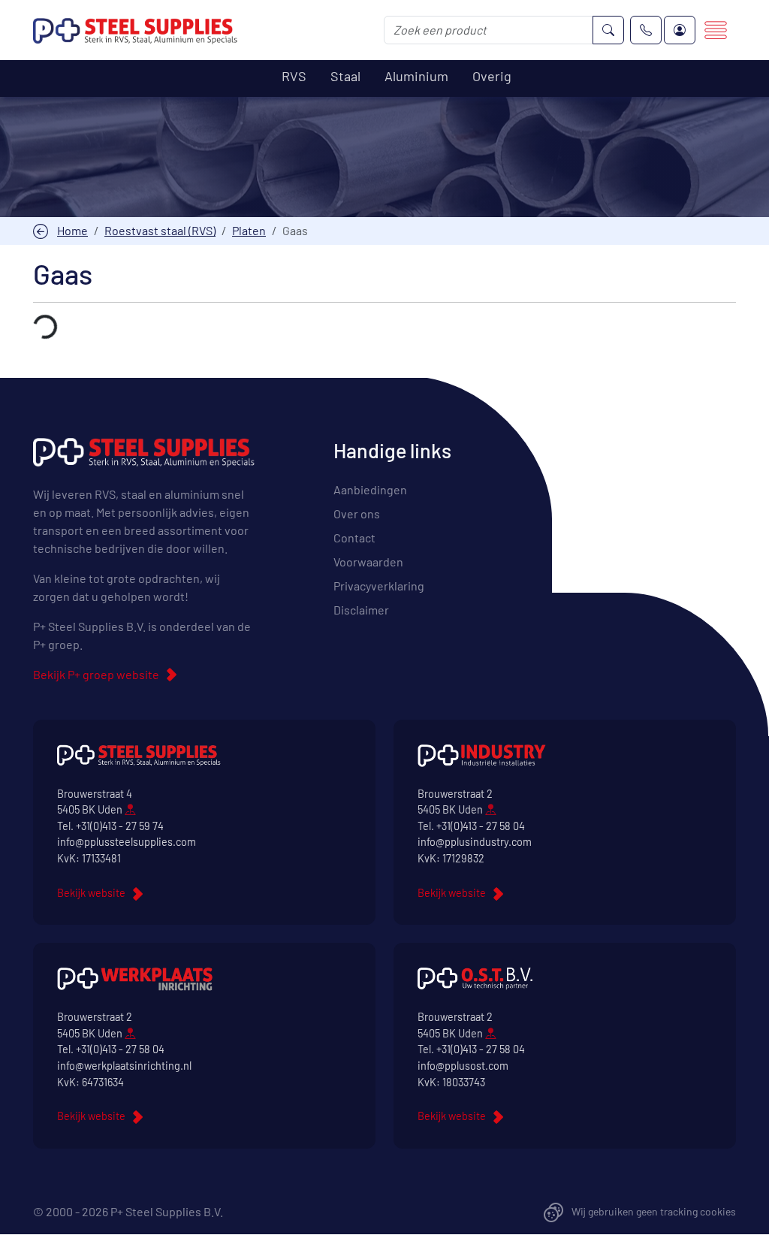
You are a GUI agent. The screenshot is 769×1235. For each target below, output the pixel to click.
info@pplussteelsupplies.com (126, 841)
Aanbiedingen (370, 489)
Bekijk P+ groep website (96, 674)
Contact (354, 537)
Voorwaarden (368, 561)
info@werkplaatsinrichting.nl (124, 1065)
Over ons (356, 513)
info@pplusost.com (463, 1065)
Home (72, 230)
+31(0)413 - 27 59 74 (120, 826)
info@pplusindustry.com (475, 841)
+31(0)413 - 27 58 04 (480, 826)
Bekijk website (91, 892)
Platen (249, 230)
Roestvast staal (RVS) (160, 230)
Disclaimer (361, 609)
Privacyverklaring (378, 585)
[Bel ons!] (646, 30)
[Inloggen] (679, 30)
